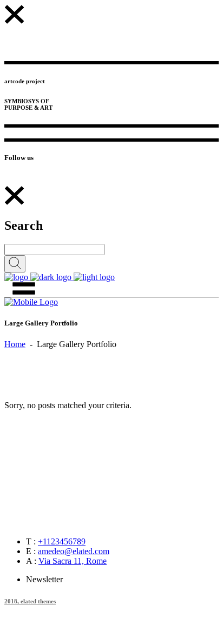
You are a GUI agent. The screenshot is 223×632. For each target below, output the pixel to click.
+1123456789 (62, 541)
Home (14, 344)
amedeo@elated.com (73, 551)
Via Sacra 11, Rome (72, 561)
